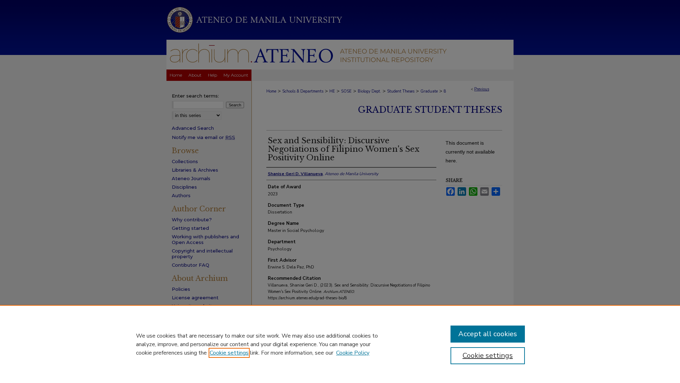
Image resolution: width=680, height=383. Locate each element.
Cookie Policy (352, 353)
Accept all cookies (487, 334)
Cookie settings (229, 353)
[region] (340, 344)
